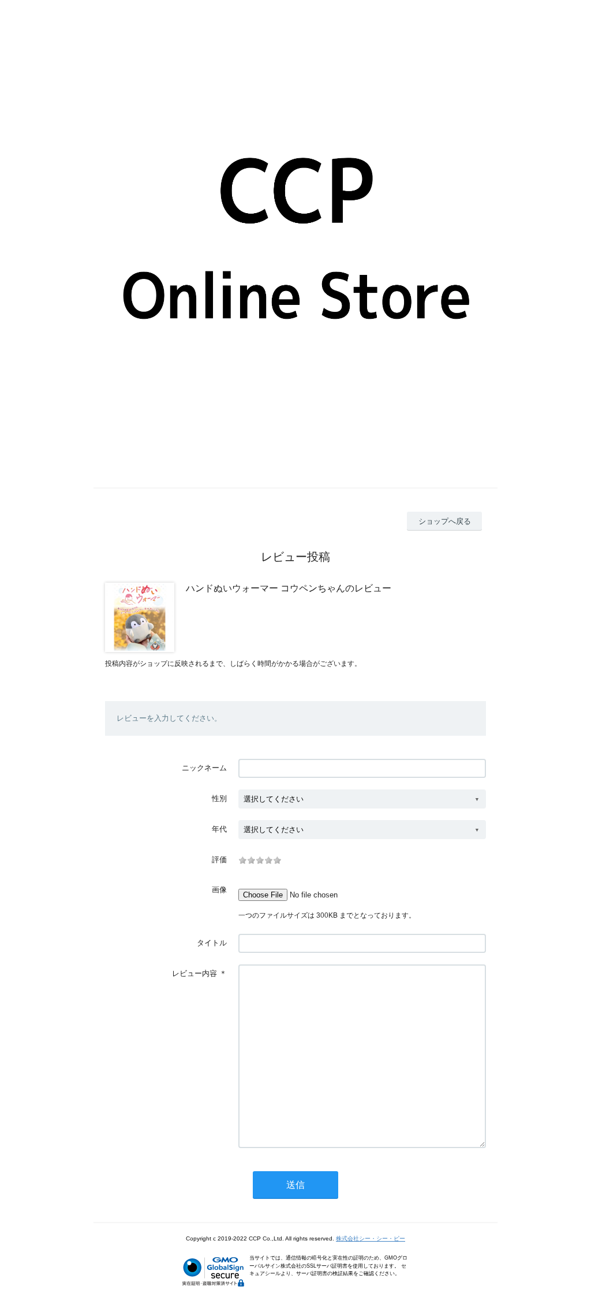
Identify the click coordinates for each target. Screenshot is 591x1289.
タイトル (212, 942)
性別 (219, 798)
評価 (219, 859)
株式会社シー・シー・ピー (370, 1238)
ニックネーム (204, 767)
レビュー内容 (194, 973)
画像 (219, 889)
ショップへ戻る (444, 521)
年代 (219, 829)
